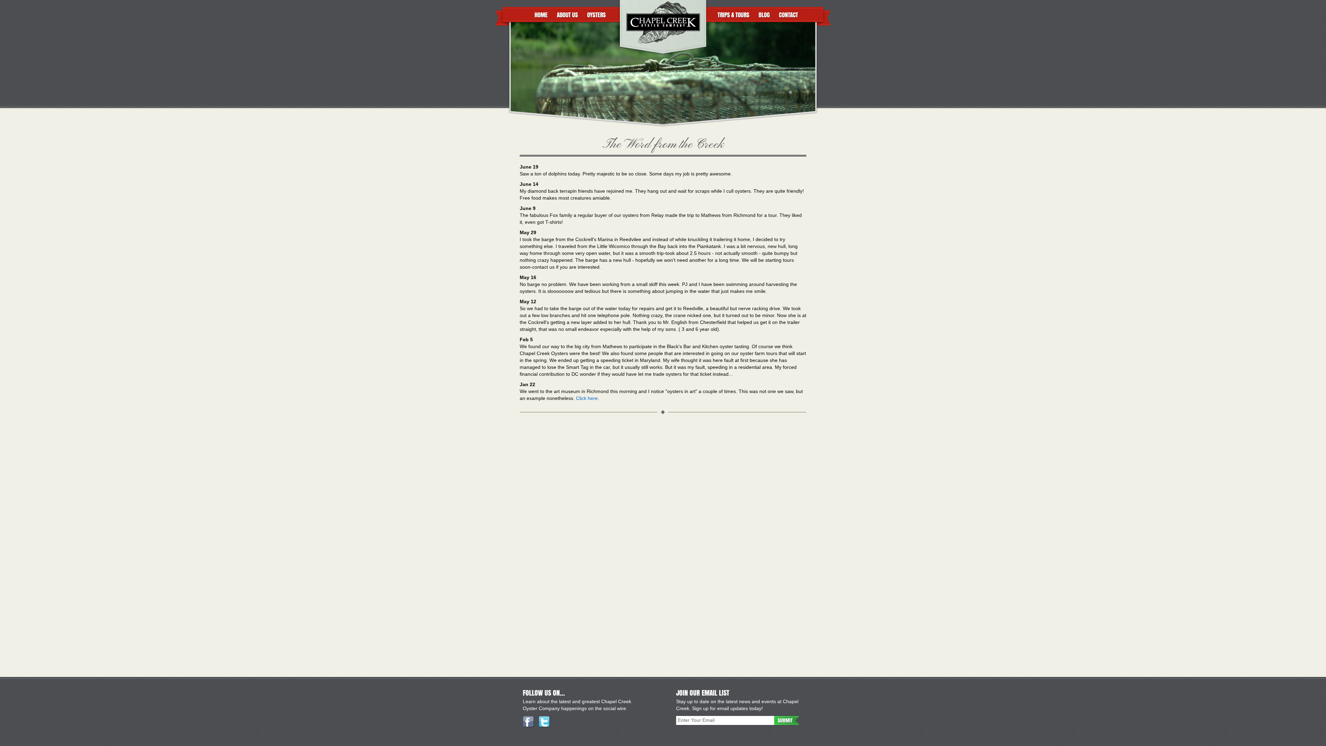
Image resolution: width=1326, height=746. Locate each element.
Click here (587, 398)
